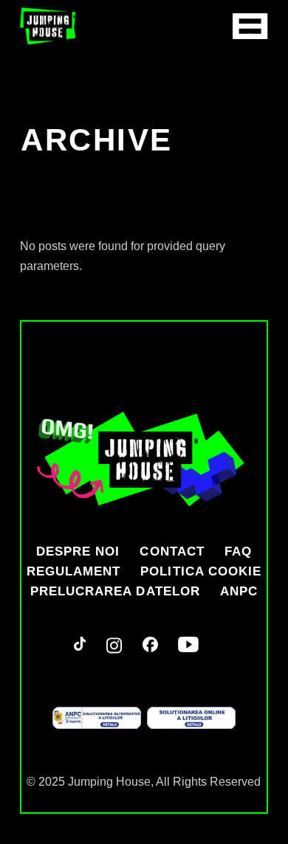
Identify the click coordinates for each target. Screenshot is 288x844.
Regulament (73, 571)
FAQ (238, 551)
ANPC (239, 591)
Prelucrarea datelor (114, 591)
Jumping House (109, 781)
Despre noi (78, 551)
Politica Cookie (200, 571)
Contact (172, 551)
